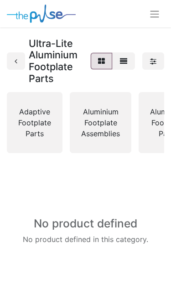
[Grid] (101, 61)
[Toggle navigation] (154, 14)
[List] (123, 61)
